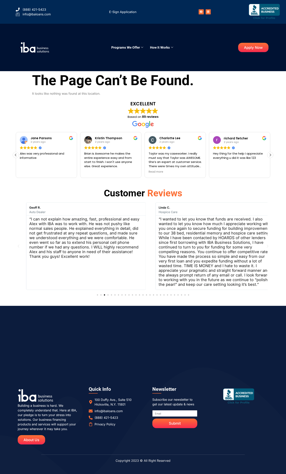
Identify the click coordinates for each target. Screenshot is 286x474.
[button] (270, 155)
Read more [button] (156, 172)
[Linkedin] (208, 11)
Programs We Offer (125, 47)
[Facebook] (201, 11)
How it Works (160, 47)
